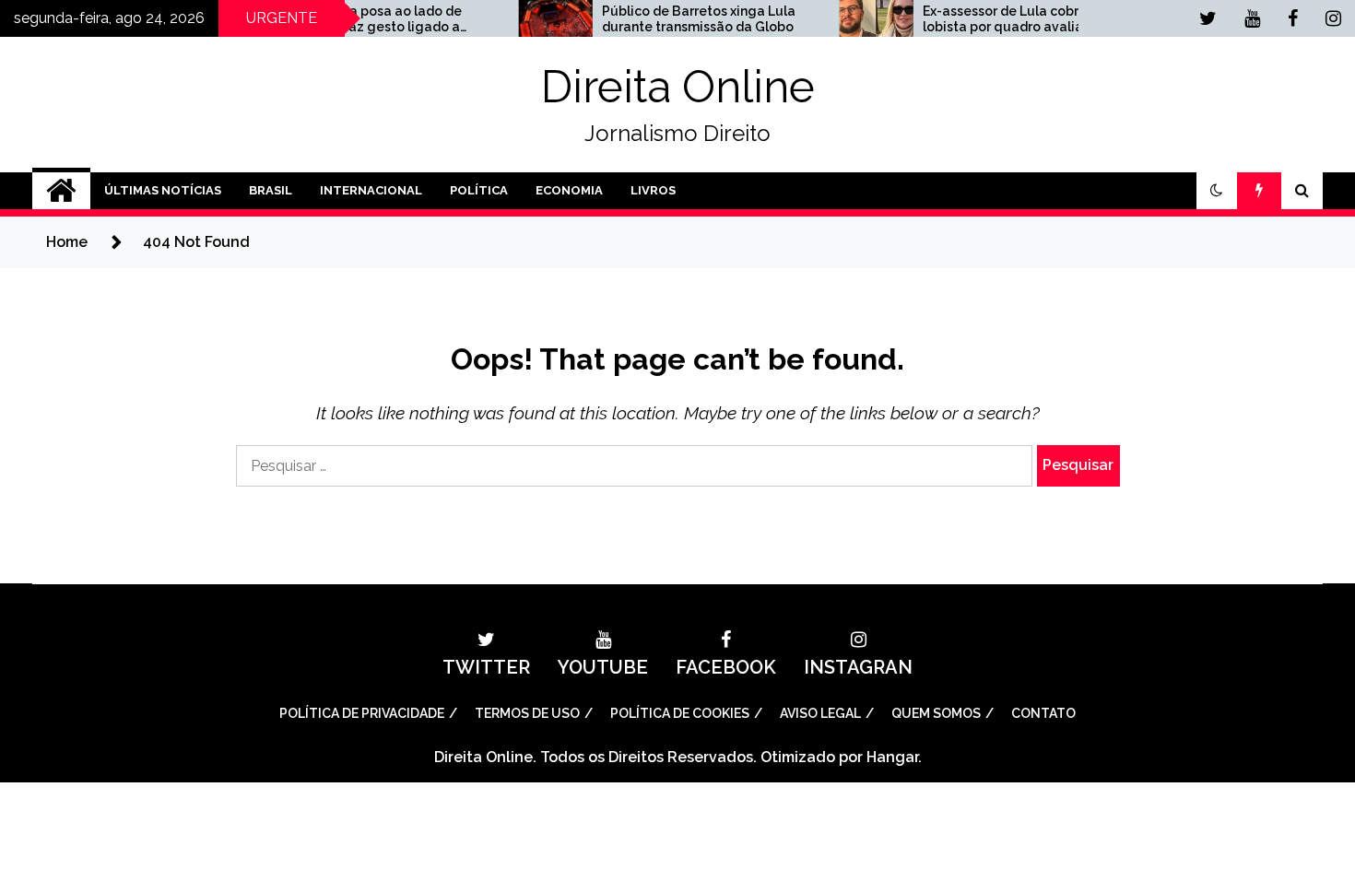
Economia (569, 190)
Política (479, 190)
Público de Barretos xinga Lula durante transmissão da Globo (677, 19)
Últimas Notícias (162, 190)
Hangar (892, 757)
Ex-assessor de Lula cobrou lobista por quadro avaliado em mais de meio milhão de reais (1001, 19)
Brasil (270, 190)
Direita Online (678, 86)
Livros (653, 190)
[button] (1216, 190)
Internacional (371, 190)
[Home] (61, 190)
